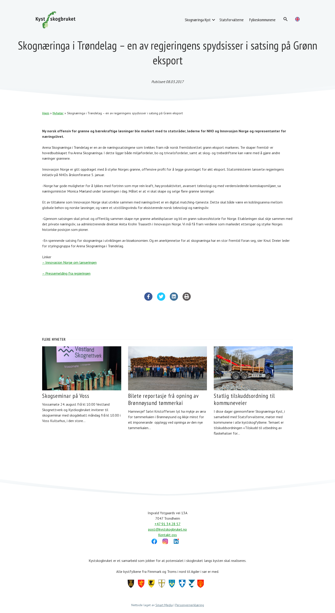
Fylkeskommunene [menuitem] (262, 19)
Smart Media (164, 605)
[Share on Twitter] (161, 299)
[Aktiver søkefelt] (285, 19)
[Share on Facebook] (148, 299)
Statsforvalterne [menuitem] (231, 19)
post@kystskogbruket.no (167, 529)
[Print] (187, 299)
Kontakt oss (167, 534)
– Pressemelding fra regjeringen (66, 273)
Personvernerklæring (189, 605)
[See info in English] (297, 19)
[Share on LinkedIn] (174, 299)
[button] (213, 19)
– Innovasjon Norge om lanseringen (69, 262)
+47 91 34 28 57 (167, 524)
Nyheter (58, 113)
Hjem (45, 113)
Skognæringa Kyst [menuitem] (198, 19)
